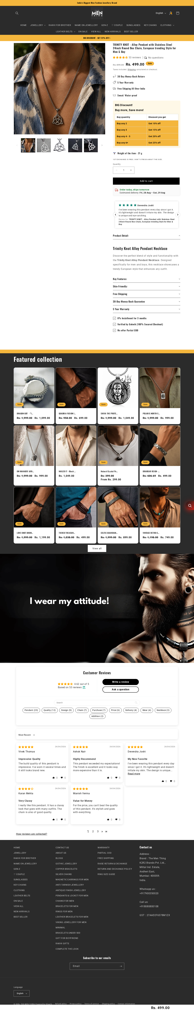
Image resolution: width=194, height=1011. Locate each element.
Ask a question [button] (120, 689)
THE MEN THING (28, 1004)
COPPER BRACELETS (66, 869)
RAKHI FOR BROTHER (25, 858)
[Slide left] (17, 145)
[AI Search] (190, 505)
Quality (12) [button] (50, 710)
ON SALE (18, 901)
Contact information (126, 1004)
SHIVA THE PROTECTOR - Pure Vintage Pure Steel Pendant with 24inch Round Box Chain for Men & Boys (109, 413)
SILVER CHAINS (64, 874)
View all (97, 548)
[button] (17, 13)
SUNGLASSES (21, 879)
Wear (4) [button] (146, 710)
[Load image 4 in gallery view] (75, 145)
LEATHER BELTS (22, 895)
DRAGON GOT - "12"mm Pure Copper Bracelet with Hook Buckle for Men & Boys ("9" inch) (25, 413)
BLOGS (59, 858)
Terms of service (91, 1004)
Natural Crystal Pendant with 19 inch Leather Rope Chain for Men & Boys (109, 471)
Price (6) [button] (115, 710)
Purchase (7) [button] (98, 710)
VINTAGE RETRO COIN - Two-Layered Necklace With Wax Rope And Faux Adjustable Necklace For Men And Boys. (151, 532)
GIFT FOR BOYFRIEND (67, 938)
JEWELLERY (20, 853)
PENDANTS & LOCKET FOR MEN (72, 895)
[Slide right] (102, 145)
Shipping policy (108, 1004)
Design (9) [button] (66, 710)
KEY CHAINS (20, 885)
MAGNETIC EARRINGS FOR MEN (72, 879)
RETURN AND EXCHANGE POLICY (115, 869)
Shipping (132, 69)
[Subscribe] (120, 966)
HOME (17, 847)
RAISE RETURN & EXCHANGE (112, 863)
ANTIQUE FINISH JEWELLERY (71, 890)
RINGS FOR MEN (64, 911)
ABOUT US (61, 853)
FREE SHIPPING (106, 858)
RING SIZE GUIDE (106, 874)
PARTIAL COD (105, 853)
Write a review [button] (120, 681)
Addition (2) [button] (97, 716)
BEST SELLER (21, 917)
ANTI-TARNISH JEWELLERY (70, 885)
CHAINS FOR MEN (65, 901)
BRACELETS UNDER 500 (68, 933)
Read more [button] (134, 773)
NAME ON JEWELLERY (25, 863)
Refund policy (61, 1004)
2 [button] (93, 831)
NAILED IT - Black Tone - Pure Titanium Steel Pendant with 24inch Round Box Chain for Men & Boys (67, 471)
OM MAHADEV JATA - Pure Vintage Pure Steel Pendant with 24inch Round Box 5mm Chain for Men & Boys (25, 471)
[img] (25, 747)
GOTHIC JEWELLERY (66, 863)
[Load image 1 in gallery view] (28, 145)
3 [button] (98, 831)
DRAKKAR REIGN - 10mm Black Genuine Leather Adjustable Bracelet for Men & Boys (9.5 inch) (151, 471)
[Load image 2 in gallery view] (44, 145)
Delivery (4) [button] (131, 710)
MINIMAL (60, 927)
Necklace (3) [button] (163, 710)
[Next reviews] (178, 215)
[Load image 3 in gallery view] (59, 145)
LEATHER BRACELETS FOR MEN (72, 917)
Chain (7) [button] (82, 710)
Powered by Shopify (43, 1004)
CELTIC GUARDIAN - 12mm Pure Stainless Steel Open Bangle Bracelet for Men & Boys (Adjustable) (109, 532)
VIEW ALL (19, 906)
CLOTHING (19, 890)
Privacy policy (76, 1004)
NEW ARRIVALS (21, 911)
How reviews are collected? (31, 834)
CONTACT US (62, 847)
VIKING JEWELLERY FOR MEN (71, 922)
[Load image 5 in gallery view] (91, 145)
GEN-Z (17, 869)
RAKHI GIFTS (62, 943)
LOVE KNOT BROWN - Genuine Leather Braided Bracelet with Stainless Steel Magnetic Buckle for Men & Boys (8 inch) (25, 532)
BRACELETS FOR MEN (67, 906)
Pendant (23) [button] (31, 710)
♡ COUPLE (19, 874)
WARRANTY (104, 847)
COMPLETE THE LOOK (67, 949)
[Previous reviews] (115, 215)
